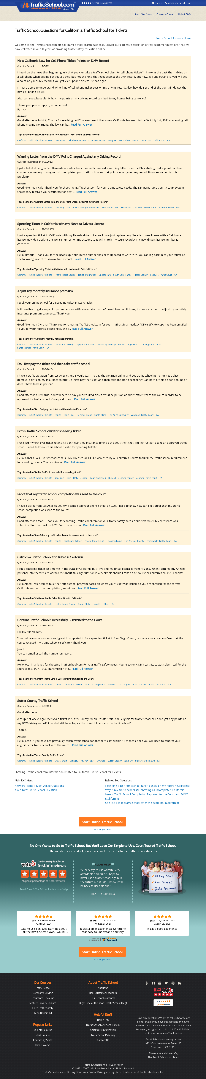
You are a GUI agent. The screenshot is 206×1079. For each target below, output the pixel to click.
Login (188, 3)
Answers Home (24, 785)
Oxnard (112, 477)
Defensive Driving (43, 993)
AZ (113, 604)
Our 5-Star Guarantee (103, 998)
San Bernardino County (144, 207)
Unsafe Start (61, 760)
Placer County (141, 274)
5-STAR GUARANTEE (102, 3)
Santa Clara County (128, 140)
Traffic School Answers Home (173, 38)
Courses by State (42, 1040)
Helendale (126, 207)
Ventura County (126, 477)
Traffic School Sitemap (103, 1035)
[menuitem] (143, 14)
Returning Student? (102, 829)
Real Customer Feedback (103, 993)
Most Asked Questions (50, 785)
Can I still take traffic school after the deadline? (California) (142, 803)
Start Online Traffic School (102, 822)
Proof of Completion (95, 684)
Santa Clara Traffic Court (152, 140)
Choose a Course (165, 14)
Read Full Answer (81, 124)
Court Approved (98, 477)
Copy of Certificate (85, 344)
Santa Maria (100, 414)
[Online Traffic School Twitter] (166, 983)
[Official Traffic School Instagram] (159, 983)
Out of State (84, 604)
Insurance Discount (43, 998)
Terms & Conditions (94, 1064)
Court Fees (69, 414)
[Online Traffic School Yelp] (147, 983)
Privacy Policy (115, 1064)
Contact (158, 3)
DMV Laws (60, 140)
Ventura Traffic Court (146, 477)
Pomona (112, 684)
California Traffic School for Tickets (34, 140)
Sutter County (115, 760)
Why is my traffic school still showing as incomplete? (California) (145, 790)
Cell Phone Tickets (77, 140)
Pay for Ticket (87, 760)
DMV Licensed (80, 477)
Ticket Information (87, 274)
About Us (103, 988)
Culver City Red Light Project (111, 344)
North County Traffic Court (152, 684)
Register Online (84, 414)
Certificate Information (103, 1030)
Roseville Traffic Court (161, 274)
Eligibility (97, 604)
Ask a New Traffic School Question (36, 790)
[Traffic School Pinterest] (172, 983)
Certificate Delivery (64, 344)
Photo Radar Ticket (94, 541)
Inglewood (133, 344)
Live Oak (101, 760)
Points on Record (97, 140)
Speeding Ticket (63, 207)
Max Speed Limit (110, 207)
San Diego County (127, 684)
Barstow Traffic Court (170, 207)
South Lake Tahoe (122, 274)
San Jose (112, 140)
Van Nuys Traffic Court (142, 414)
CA (168, 140)
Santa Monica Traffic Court (30, 347)
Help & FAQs (184, 14)
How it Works (42, 1045)
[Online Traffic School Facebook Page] (153, 983)
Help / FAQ (103, 1020)
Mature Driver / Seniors (42, 1003)
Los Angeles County (150, 344)
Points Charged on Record (86, 207)
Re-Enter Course (42, 1030)
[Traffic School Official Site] (48, 6)
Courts (58, 414)
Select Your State (143, 14)
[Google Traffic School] (179, 983)
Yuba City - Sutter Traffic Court (139, 760)
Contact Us (103, 1040)
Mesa (106, 604)
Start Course (43, 1035)
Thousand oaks (114, 541)
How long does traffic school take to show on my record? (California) (147, 785)
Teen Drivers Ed (43, 1013)
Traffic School (42, 988)
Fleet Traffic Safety (42, 1008)
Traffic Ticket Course (65, 274)
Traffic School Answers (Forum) (103, 1025)
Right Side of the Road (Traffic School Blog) (103, 1003)
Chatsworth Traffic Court (159, 541)
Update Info (105, 274)
